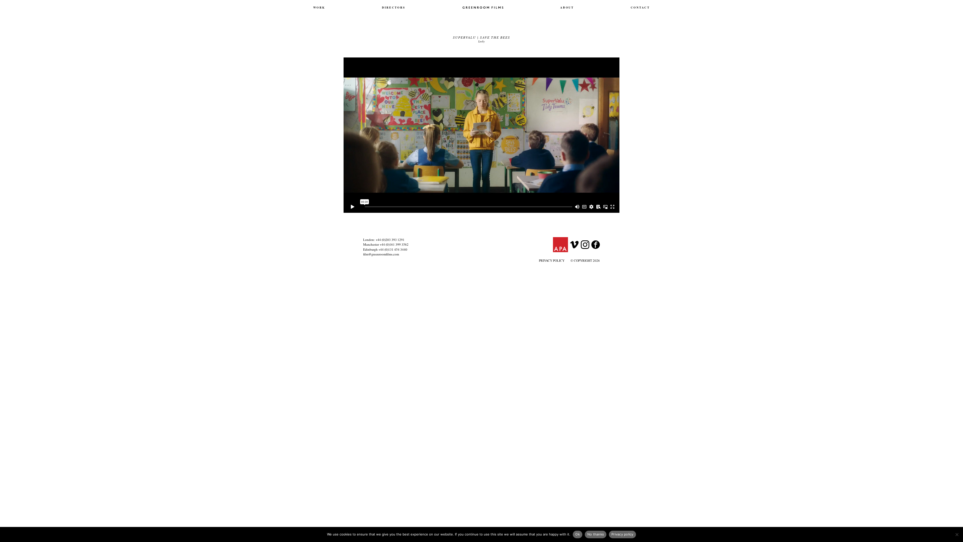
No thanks (595, 534)
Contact (640, 8)
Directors (393, 8)
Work (319, 8)
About (567, 8)
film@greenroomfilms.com (381, 254)
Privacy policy (622, 534)
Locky (481, 41)
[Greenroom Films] (483, 7)
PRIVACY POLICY (552, 260)
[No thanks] (956, 534)
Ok (577, 534)
